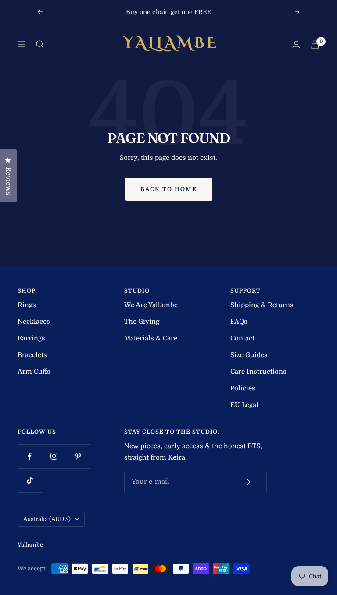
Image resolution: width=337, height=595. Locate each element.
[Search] (40, 44)
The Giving (141, 322)
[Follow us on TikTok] (30, 480)
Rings (27, 305)
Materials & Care (150, 338)
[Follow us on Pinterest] (78, 456)
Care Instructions (258, 371)
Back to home (168, 189)
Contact (242, 338)
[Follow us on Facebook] (30, 456)
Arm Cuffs (34, 371)
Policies (242, 388)
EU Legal (244, 405)
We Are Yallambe (151, 305)
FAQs (238, 322)
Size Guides (249, 355)
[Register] (247, 481)
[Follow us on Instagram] (54, 456)
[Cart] (315, 44)
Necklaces (34, 322)
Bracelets (32, 355)
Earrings (31, 338)
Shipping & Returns (262, 305)
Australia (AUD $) (47, 519)
